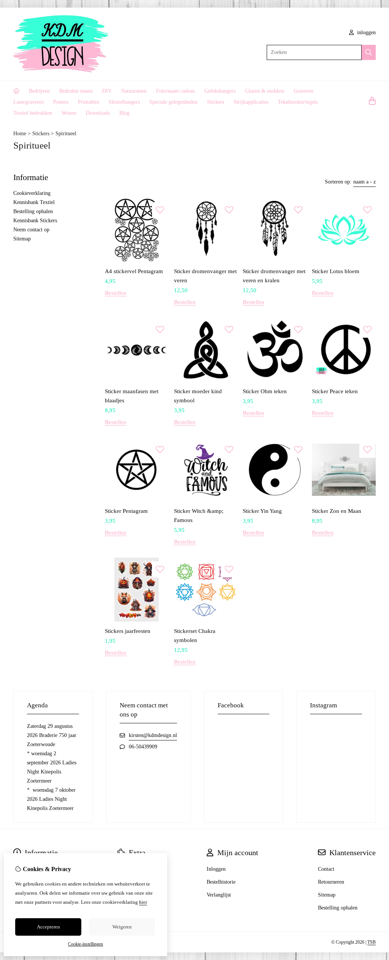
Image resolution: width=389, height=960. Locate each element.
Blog (124, 113)
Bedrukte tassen (76, 91)
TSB (371, 942)
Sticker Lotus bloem (335, 271)
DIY (107, 91)
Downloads (98, 113)
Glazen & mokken (264, 91)
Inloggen (216, 869)
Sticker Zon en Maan (336, 511)
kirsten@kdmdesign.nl (153, 735)
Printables (88, 102)
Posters (60, 102)
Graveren (303, 91)
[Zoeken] (369, 52)
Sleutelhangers (124, 102)
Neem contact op (31, 229)
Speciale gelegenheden (173, 102)
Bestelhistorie (221, 882)
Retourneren (331, 882)
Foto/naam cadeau (175, 91)
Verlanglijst (219, 895)
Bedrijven (39, 91)
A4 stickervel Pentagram (134, 271)
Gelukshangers (220, 91)
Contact (326, 869)
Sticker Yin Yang (262, 511)
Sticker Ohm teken (265, 391)
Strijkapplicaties (251, 102)
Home (19, 133)
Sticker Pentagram (126, 511)
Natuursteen (134, 91)
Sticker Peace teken (335, 391)
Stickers (215, 102)
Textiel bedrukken (32, 113)
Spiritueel (65, 133)
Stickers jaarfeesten (127, 631)
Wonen (69, 113)
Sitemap (22, 239)
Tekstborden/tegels (298, 102)
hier (143, 902)
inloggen (366, 32)
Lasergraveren (28, 102)
